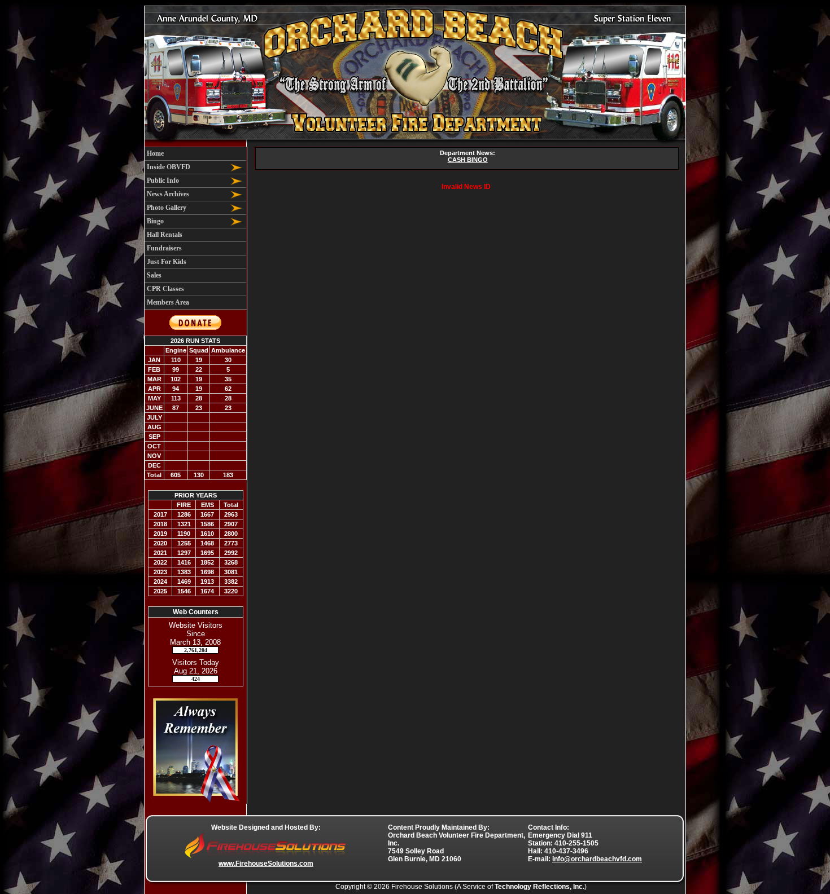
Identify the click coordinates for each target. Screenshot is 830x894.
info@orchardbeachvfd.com (597, 859)
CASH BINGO (468, 159)
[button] (186, 167)
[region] (195, 228)
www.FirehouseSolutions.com (266, 863)
